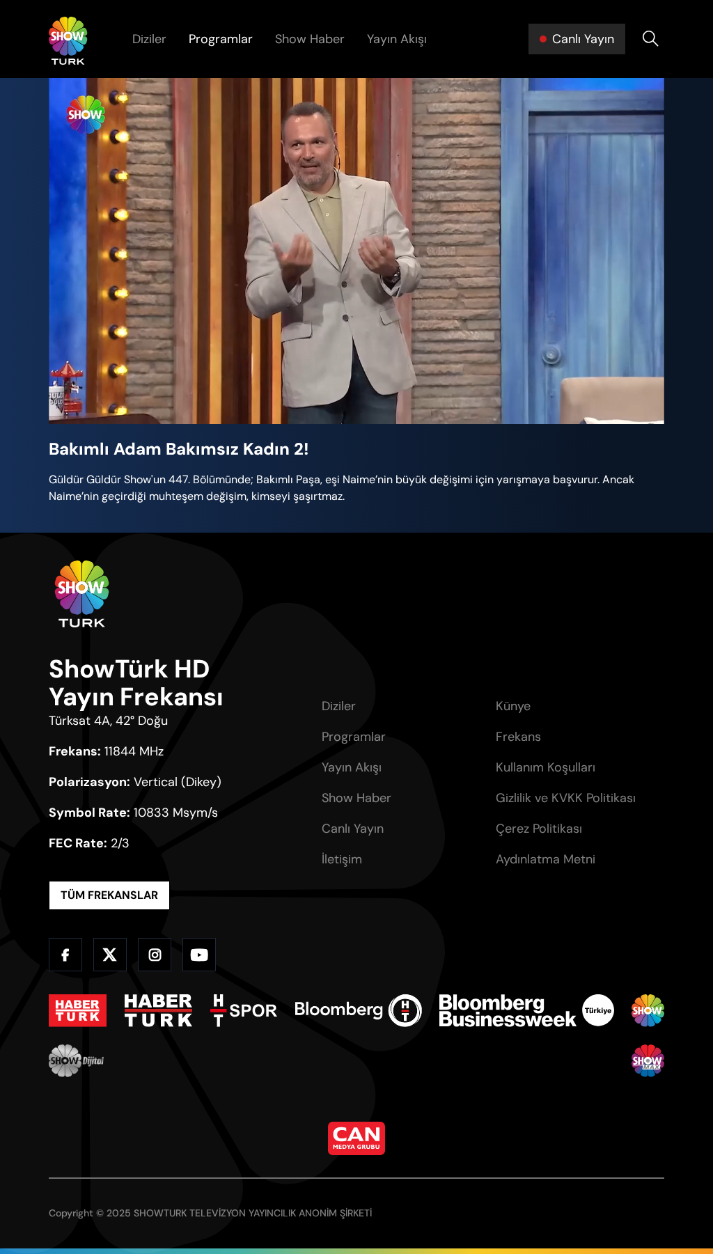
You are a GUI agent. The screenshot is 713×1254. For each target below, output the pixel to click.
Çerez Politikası (539, 828)
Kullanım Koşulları (545, 767)
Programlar (221, 39)
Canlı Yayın (353, 828)
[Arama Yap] (650, 39)
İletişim (342, 859)
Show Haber (310, 39)
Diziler (149, 39)
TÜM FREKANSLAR (109, 895)
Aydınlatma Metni (545, 859)
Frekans (518, 736)
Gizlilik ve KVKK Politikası (566, 798)
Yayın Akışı (397, 39)
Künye (513, 706)
